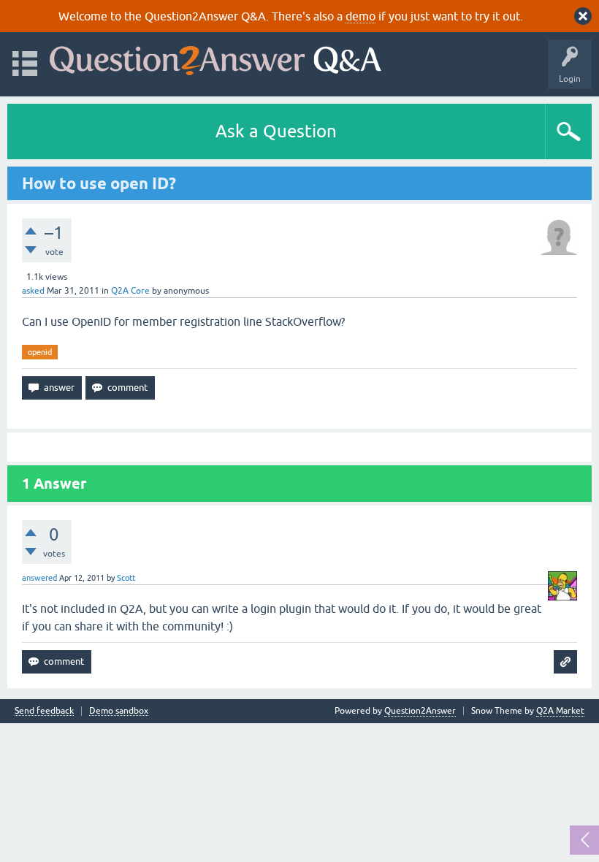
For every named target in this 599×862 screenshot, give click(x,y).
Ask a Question (276, 131)
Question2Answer (420, 711)
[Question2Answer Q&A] (215, 57)
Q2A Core (130, 291)
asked (33, 291)
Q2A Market (560, 711)
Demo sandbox (118, 711)
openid (40, 352)
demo (360, 16)
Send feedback (44, 711)
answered (39, 577)
